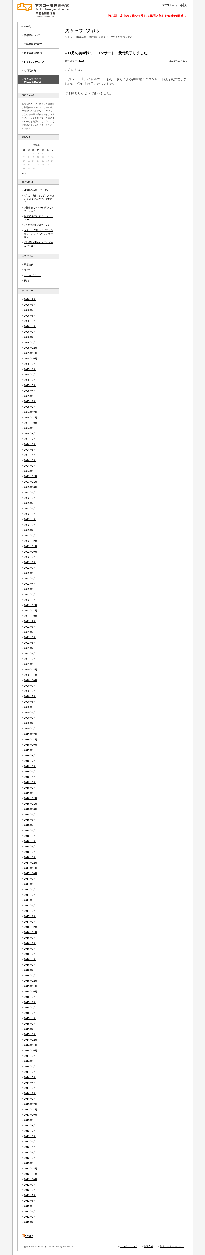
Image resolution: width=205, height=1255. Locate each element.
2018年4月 (30, 841)
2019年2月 (30, 787)
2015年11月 (30, 986)
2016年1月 (30, 975)
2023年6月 (30, 508)
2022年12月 (30, 541)
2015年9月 (30, 997)
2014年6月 (30, 1072)
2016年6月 (30, 954)
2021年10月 (30, 616)
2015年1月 (30, 1034)
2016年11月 (30, 932)
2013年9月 (30, 1120)
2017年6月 (30, 895)
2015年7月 (30, 1007)
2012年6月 (30, 1200)
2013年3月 (30, 1152)
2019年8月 (30, 755)
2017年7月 (30, 889)
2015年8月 (30, 1002)
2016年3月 (30, 964)
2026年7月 (30, 310)
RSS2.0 (29, 1236)
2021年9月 (30, 621)
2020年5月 (30, 707)
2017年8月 (30, 884)
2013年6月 (30, 1136)
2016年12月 (30, 927)
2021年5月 (30, 642)
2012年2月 (30, 1222)
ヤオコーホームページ (172, 1246)
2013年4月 (30, 1147)
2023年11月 (30, 481)
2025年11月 (30, 353)
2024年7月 (30, 439)
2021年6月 (30, 637)
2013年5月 (30, 1141)
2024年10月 (30, 423)
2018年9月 (30, 814)
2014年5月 (30, 1077)
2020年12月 (30, 669)
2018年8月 (30, 819)
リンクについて (128, 1246)
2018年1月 (30, 857)
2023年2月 (30, 530)
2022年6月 (30, 573)
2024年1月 (30, 471)
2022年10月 (30, 551)
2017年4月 (30, 905)
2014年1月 (30, 1098)
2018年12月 (30, 798)
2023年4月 (30, 519)
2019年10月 (30, 744)
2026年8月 (30, 304)
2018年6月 (30, 830)
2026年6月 (30, 315)
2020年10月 (30, 680)
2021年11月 (30, 610)
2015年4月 (30, 1018)
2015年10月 (30, 991)
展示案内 (29, 264)
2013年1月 (30, 1163)
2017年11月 (30, 868)
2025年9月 (30, 364)
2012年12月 (30, 1168)
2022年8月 (30, 562)
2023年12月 (30, 476)
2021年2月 (30, 659)
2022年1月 (30, 600)
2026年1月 (30, 342)
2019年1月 (30, 793)
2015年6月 (30, 1013)
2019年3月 (30, 782)
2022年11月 (30, 546)
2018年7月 (30, 825)
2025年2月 (30, 401)
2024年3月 (30, 460)
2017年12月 (30, 862)
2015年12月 (30, 980)
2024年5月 (30, 449)
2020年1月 (30, 728)
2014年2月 (30, 1093)
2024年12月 (30, 412)
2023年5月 (30, 514)
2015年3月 (30, 1023)
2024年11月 (30, 417)
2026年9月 (30, 299)
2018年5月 (30, 836)
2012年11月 (30, 1174)
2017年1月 (30, 921)
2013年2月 (30, 1158)
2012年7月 (30, 1195)
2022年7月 (30, 567)
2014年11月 (30, 1045)
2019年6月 (30, 766)
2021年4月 (30, 648)
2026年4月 (30, 326)
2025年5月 (30, 385)
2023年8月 (30, 498)
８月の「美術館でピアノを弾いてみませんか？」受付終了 (38, 234)
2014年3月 (30, 1088)
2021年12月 (30, 605)
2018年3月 (30, 846)
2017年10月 (30, 873)
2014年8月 (30, 1061)
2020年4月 (30, 712)
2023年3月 (30, 525)
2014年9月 (30, 1056)
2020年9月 (30, 685)
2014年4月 (30, 1082)
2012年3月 (30, 1216)
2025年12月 (30, 347)
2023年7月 (30, 503)
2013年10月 (30, 1114)
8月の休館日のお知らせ (36, 225)
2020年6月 (30, 701)
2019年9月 (30, 750)
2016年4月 (30, 959)
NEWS (27, 270)
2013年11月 (30, 1109)
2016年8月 (30, 943)
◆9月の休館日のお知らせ (38, 190)
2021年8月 (30, 626)
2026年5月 (30, 321)
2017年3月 (30, 911)
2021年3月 (30, 653)
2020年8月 (30, 691)
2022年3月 (30, 589)
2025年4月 (30, 390)
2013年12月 (30, 1104)
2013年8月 (30, 1125)
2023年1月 (30, 535)
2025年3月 (30, 396)
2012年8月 (30, 1190)
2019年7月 (30, 761)
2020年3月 (30, 717)
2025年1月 (30, 406)
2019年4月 (30, 777)
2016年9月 (30, 937)
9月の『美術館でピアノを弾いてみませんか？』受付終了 (39, 199)
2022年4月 (30, 583)
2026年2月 (30, 337)
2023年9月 (30, 492)
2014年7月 (30, 1066)
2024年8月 (30, 433)
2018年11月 (30, 803)
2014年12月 (30, 1039)
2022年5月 (30, 578)
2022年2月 (30, 594)
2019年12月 (30, 734)
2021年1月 (30, 664)
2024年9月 (30, 428)
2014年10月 (30, 1050)
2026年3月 (30, 331)
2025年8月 (30, 369)
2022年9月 (30, 557)
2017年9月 (30, 878)
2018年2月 (30, 852)
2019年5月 (30, 771)
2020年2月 (30, 723)
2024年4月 (30, 455)
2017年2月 (30, 916)
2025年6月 (30, 380)
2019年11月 (30, 739)
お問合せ (148, 1246)
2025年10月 (30, 358)
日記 (26, 280)
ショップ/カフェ (32, 275)
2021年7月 (30, 632)
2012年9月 (30, 1184)
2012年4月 (30, 1211)
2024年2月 (30, 465)
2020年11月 (30, 675)
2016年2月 (30, 970)
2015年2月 (30, 1029)
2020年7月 (30, 696)
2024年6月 (30, 444)
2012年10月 (30, 1179)
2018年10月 (30, 809)
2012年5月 (30, 1206)
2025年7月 (30, 374)
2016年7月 (30, 948)
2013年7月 (30, 1131)
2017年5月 (30, 900)
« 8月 (24, 174)
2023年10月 (30, 487)
